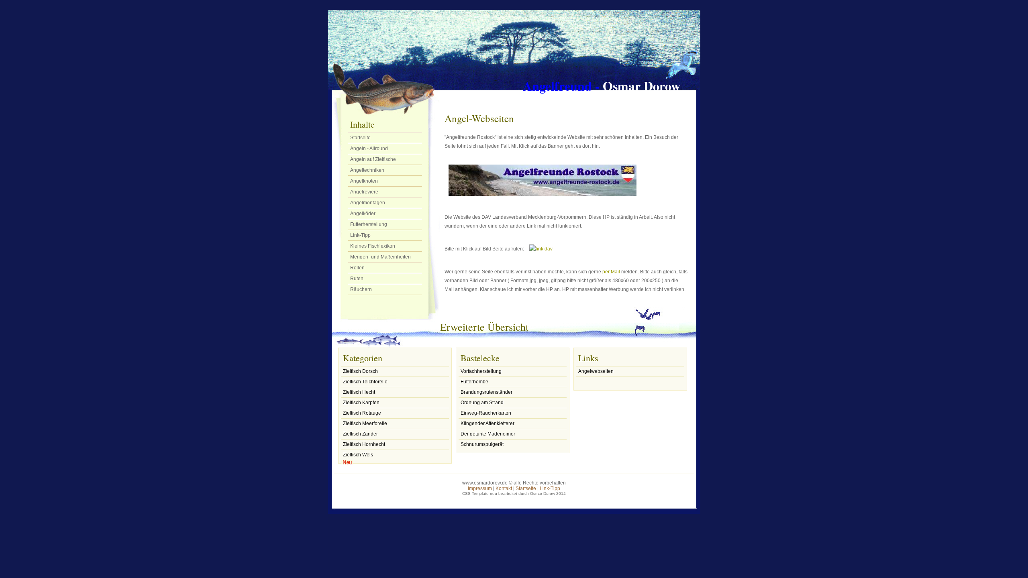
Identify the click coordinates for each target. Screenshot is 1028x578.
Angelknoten (364, 181)
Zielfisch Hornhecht (364, 444)
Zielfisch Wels (358, 455)
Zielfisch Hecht (359, 392)
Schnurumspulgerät (482, 444)
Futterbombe (474, 382)
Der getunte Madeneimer (488, 434)
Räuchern (361, 289)
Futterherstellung (368, 224)
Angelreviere (364, 192)
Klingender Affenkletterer (487, 423)
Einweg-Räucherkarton (486, 413)
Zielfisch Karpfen (361, 402)
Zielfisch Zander (360, 434)
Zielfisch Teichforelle (365, 382)
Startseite (360, 137)
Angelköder (362, 213)
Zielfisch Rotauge (362, 413)
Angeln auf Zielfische (373, 159)
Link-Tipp (360, 235)
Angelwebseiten (596, 371)
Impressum (480, 488)
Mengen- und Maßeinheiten (380, 257)
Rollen (357, 268)
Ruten (356, 278)
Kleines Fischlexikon (372, 246)
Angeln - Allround (369, 148)
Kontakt (504, 488)
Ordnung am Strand (482, 402)
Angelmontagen (367, 203)
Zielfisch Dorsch (360, 371)
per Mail (611, 272)
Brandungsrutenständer (486, 392)
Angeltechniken (367, 170)
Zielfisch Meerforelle (365, 423)
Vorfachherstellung (481, 371)
